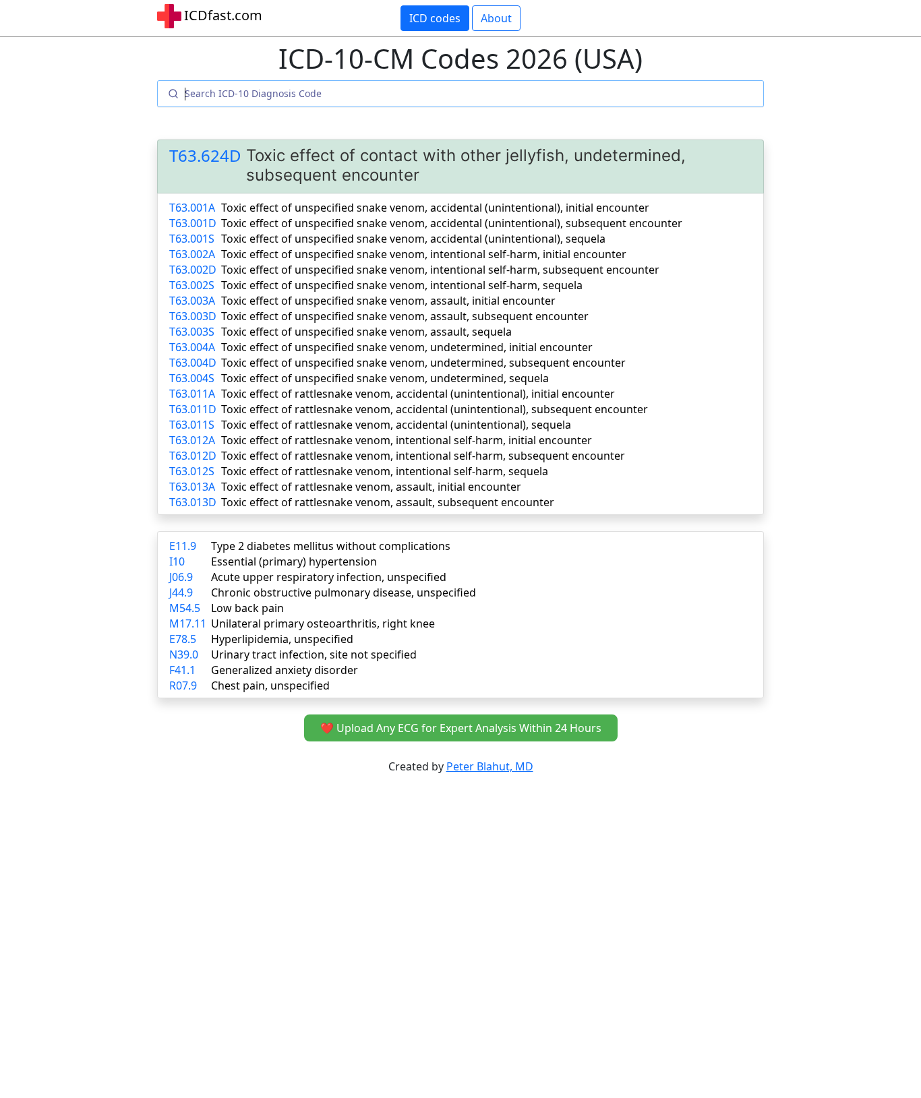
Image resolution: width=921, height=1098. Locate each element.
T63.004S (191, 378)
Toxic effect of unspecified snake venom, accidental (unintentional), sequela (413, 238)
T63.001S (191, 238)
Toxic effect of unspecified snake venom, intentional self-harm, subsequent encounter (440, 269)
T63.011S (191, 424)
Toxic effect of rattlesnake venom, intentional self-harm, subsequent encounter (423, 455)
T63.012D (192, 455)
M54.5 (184, 608)
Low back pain (247, 608)
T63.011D (192, 409)
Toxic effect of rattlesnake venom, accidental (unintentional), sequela (396, 424)
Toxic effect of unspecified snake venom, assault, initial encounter (388, 300)
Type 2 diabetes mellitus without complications (330, 546)
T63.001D (192, 223)
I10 (177, 561)
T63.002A (192, 254)
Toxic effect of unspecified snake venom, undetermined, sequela (385, 378)
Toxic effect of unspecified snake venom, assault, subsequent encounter (405, 316)
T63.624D (205, 156)
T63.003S (191, 331)
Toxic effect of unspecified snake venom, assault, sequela (366, 331)
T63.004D (192, 362)
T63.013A (192, 486)
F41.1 (182, 670)
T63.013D (192, 502)
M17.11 (187, 623)
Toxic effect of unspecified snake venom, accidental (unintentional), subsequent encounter (451, 223)
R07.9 (183, 685)
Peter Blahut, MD (489, 766)
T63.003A (192, 300)
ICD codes (434, 18)
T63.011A (192, 393)
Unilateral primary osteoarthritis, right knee (323, 623)
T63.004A (192, 347)
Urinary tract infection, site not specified (314, 654)
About (496, 18)
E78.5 (182, 639)
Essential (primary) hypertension (294, 561)
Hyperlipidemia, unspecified (282, 639)
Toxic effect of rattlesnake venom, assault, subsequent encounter (387, 502)
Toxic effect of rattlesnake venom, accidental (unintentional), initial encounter (418, 393)
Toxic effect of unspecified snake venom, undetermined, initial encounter (407, 347)
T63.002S (191, 285)
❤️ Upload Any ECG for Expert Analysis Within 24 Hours (460, 728)
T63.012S (191, 471)
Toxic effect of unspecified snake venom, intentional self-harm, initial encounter (423, 254)
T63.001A (192, 207)
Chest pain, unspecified (270, 685)
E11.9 (182, 546)
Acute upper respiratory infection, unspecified (328, 577)
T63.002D (192, 269)
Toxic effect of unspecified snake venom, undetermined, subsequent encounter (423, 362)
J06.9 (181, 577)
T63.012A (192, 440)
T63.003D (192, 316)
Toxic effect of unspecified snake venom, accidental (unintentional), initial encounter (435, 207)
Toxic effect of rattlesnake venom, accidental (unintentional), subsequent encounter (434, 409)
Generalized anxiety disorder (284, 670)
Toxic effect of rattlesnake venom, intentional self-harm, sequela (384, 471)
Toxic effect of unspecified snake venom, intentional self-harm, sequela (402, 285)
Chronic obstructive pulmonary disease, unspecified (343, 592)
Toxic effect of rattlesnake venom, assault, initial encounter (371, 486)
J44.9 (181, 592)
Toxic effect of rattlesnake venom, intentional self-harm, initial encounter (406, 440)
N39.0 (183, 654)
